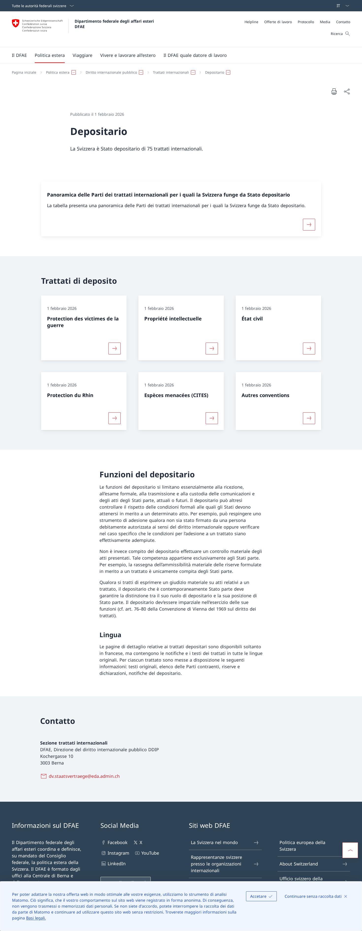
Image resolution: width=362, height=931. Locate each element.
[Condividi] (346, 91)
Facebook (118, 842)
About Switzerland (299, 864)
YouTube (150, 853)
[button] (19, 55)
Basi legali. (36, 918)
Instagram (118, 853)
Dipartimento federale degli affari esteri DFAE (115, 23)
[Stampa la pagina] (334, 91)
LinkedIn (117, 863)
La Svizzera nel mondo (214, 842)
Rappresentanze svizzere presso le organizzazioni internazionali (216, 863)
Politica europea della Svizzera (302, 845)
